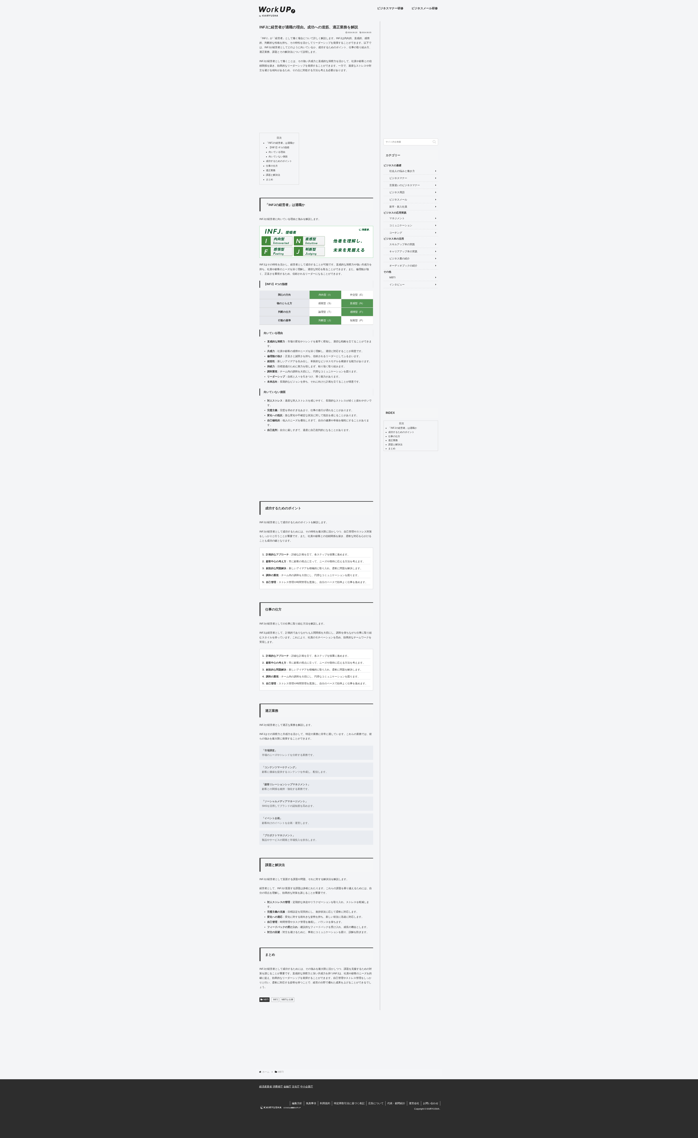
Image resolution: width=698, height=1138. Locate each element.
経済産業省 (265, 1086)
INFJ (275, 999)
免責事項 (311, 1103)
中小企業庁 (306, 1086)
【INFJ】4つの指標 (279, 147)
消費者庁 (278, 1086)
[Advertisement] (316, 102)
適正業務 (270, 170)
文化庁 (296, 1086)
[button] (434, 142)
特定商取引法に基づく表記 (349, 1103)
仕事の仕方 (272, 166)
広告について (376, 1103)
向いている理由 (277, 152)
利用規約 (325, 1103)
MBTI (265, 999)
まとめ (269, 179)
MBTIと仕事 (287, 999)
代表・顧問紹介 (396, 1103)
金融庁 (287, 1086)
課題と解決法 (273, 175)
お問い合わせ (430, 1103)
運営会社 (414, 1103)
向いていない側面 (278, 156)
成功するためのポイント (279, 161)
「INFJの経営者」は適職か (280, 143)
